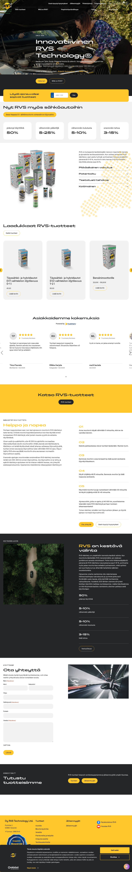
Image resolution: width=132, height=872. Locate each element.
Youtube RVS (114, 840)
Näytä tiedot (31, 868)
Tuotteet (74, 795)
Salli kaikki (115, 850)
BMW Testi (83, 71)
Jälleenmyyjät (89, 795)
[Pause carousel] (66, 377)
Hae (73, 95)
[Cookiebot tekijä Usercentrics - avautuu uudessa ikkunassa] (13, 868)
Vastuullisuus (86, 649)
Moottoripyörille (41, 843)
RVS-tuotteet (66, 402)
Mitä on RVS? (57, 81)
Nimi (4, 684)
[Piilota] (35, 10)
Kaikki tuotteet (11, 233)
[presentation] (19, 757)
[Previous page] (2, 352)
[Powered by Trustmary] (66, 324)
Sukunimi (32, 684)
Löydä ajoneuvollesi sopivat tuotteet (24, 95)
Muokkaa (113, 857)
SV (118, 3)
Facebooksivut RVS (114, 836)
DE (114, 3)
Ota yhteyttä (86, 524)
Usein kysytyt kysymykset (108, 524)
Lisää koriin (13, 294)
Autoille (38, 840)
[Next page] (130, 352)
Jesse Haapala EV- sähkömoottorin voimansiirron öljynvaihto (30, 115)
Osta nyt (41, 81)
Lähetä (8, 767)
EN (110, 3)
